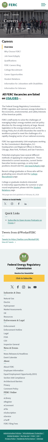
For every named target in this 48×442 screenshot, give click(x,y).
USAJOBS (12, 98)
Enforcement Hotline (13, 329)
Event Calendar (10, 357)
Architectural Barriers (13, 381)
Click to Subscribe (24, 278)
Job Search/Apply (12, 56)
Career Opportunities (13, 74)
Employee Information (13, 370)
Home (6, 14)
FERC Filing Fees (11, 423)
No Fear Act (25, 436)
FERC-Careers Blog (12, 65)
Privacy (7, 385)
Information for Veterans (15, 88)
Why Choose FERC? (12, 51)
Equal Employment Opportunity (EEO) (20, 374)
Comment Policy (11, 388)
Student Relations (12, 79)
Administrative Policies (12, 433)
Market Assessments (13, 309)
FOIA (6, 337)
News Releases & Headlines (16, 353)
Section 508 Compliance (14, 377)
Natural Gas (9, 298)
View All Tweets (8, 242)
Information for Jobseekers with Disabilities (23, 83)
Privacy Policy (10, 438)
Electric (7, 302)
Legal (6, 333)
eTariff (6, 420)
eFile (6, 409)
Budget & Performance (26, 438)
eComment (9, 405)
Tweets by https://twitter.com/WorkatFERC (20, 239)
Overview (8, 47)
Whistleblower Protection (33, 433)
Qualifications (10, 60)
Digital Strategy (13, 436)
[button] (43, 5)
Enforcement (9, 326)
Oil (5, 313)
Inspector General (11, 344)
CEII (5, 340)
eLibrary (7, 398)
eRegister (8, 401)
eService (7, 416)
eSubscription (10, 412)
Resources (8, 316)
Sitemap (40, 438)
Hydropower (9, 305)
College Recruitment (13, 69)
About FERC (9, 366)
